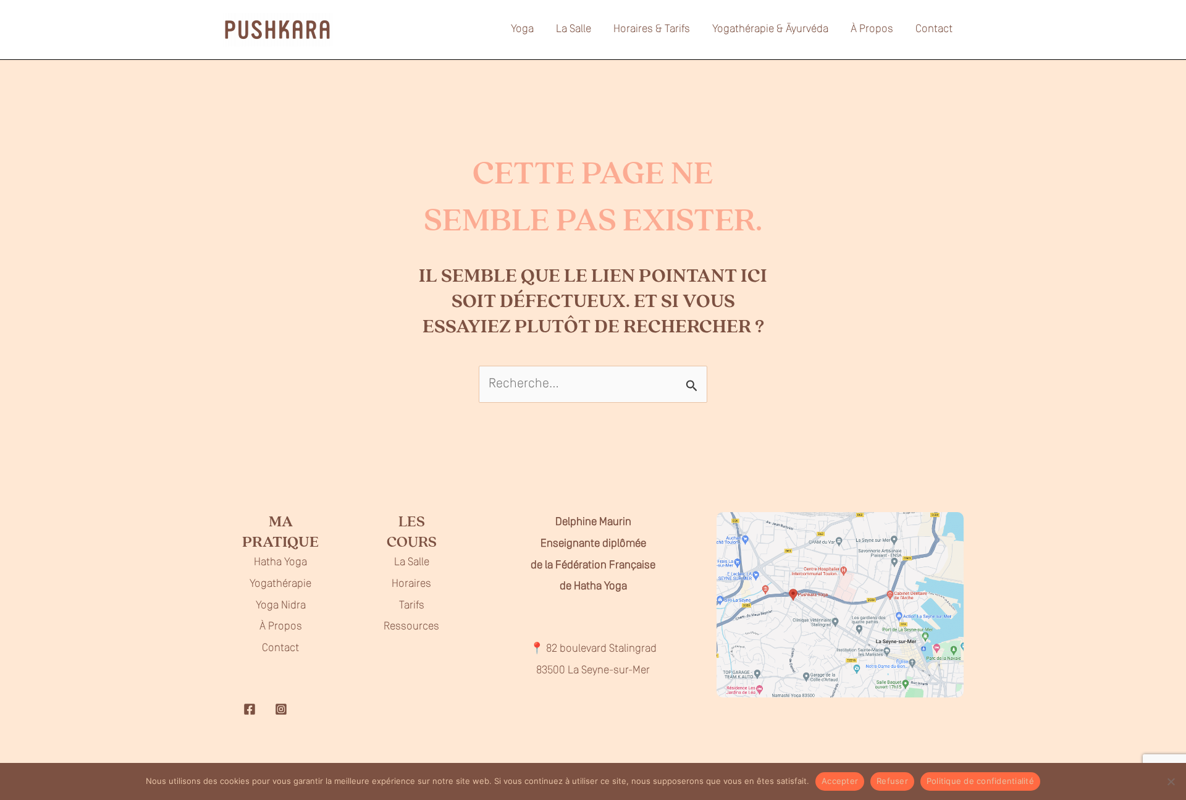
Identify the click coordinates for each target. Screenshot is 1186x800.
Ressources (411, 627)
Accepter (840, 781)
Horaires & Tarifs (651, 29)
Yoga (522, 29)
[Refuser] (1170, 781)
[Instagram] (281, 709)
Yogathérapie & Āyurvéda (770, 29)
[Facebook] (249, 709)
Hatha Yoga (280, 562)
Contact (934, 29)
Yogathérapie (280, 584)
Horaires (411, 584)
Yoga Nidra (281, 606)
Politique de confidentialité (980, 781)
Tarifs (411, 606)
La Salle (573, 29)
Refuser (892, 781)
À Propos (872, 29)
